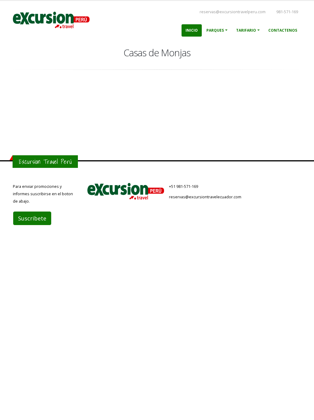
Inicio (192, 30)
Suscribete (32, 218)
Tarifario (246, 30)
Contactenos (282, 30)
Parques (215, 30)
